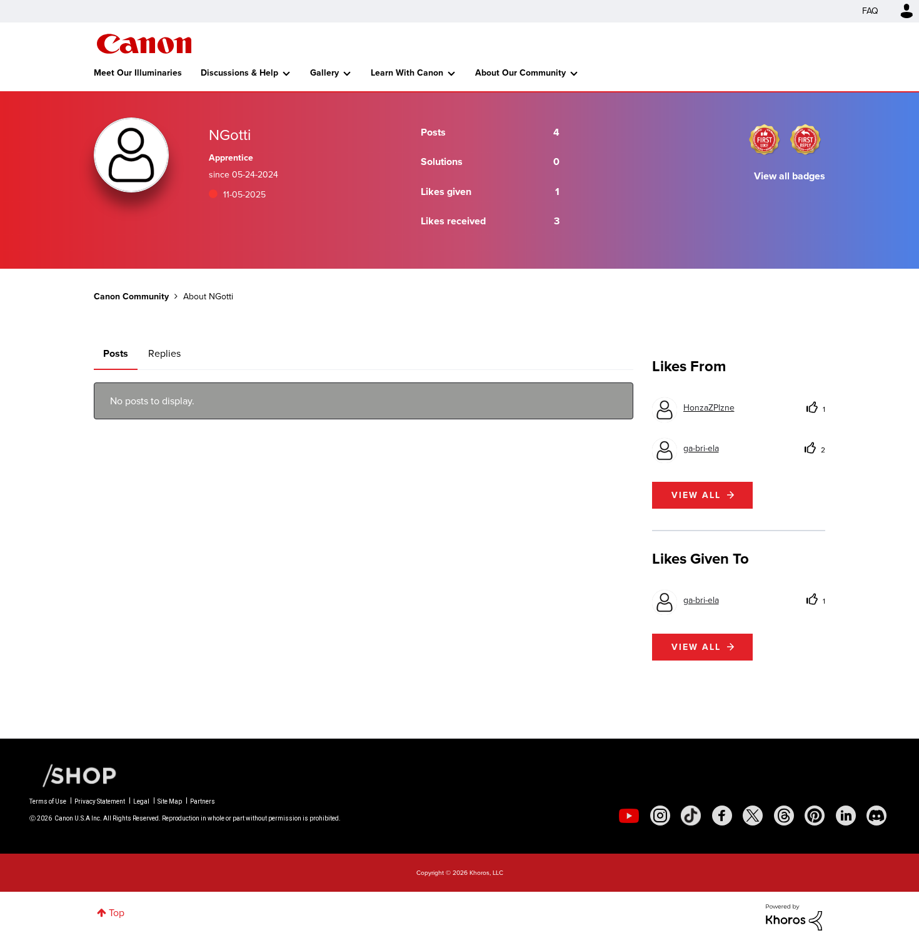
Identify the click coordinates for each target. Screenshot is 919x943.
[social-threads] (784, 816)
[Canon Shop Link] (73, 775)
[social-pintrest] (815, 816)
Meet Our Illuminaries (138, 72)
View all (696, 495)
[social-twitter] (753, 816)
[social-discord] (876, 816)
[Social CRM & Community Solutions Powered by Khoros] (794, 916)
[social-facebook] (722, 816)
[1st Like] (764, 139)
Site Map (170, 801)
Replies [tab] (164, 353)
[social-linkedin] (846, 816)
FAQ (870, 10)
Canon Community (144, 43)
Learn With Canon (407, 72)
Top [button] (116, 913)
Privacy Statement (99, 801)
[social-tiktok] (691, 816)
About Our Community (520, 72)
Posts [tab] (115, 353)
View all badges (789, 176)
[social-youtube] (629, 816)
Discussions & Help (239, 72)
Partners (202, 801)
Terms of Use (47, 801)
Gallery (324, 72)
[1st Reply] (805, 139)
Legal (141, 801)
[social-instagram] (660, 816)
